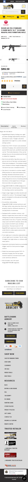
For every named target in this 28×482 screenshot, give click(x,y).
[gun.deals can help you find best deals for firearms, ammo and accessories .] (14, 449)
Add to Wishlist (14, 93)
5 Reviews (17, 80)
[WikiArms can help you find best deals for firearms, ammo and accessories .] (13, 460)
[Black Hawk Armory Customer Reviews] (11, 436)
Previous (0, 60)
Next (27, 60)
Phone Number (20, 293)
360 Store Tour (10, 336)
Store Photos (10, 341)
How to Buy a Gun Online (9, 102)
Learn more (12, 73)
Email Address (8, 293)
